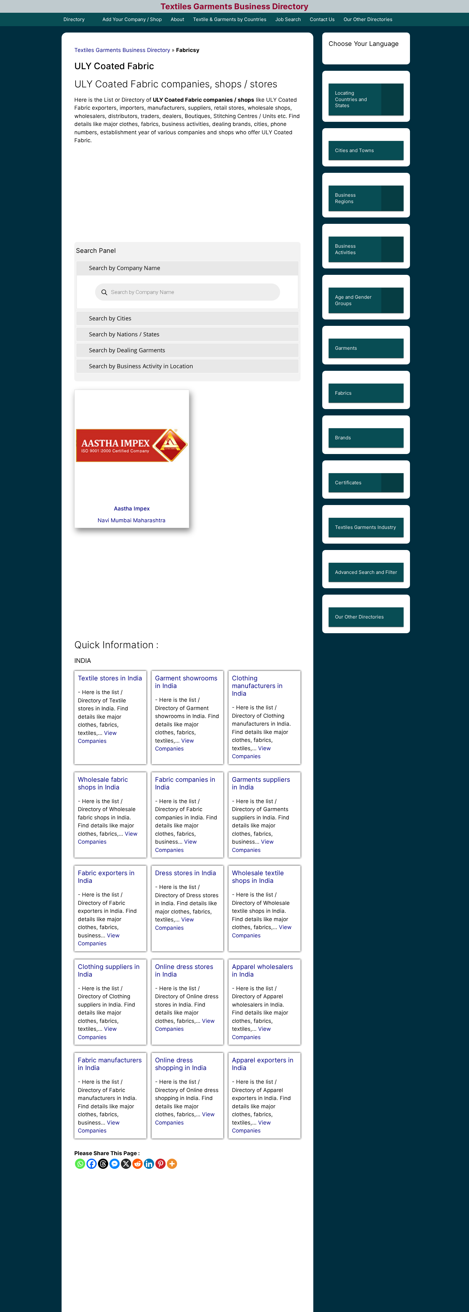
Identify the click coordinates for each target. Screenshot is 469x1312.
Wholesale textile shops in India (258, 876)
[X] (126, 1164)
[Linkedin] (149, 1164)
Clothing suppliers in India (109, 970)
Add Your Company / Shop (132, 19)
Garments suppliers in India (261, 783)
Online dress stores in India (184, 970)
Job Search (288, 19)
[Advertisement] (187, 189)
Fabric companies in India (185, 783)
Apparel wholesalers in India (262, 970)
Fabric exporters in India (106, 876)
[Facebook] (91, 1164)
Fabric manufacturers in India (110, 1064)
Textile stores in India (110, 678)
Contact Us (322, 19)
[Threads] (103, 1164)
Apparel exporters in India (263, 1064)
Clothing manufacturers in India (257, 685)
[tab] (187, 268)
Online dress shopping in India (180, 1064)
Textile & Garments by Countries (229, 19)
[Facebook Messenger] (114, 1164)
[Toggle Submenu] (392, 99)
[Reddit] (137, 1164)
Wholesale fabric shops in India (103, 783)
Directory (74, 19)
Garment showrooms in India (186, 682)
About (177, 19)
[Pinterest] (160, 1164)
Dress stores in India (185, 873)
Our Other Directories (368, 19)
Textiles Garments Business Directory (234, 6)
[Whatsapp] (80, 1164)
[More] (172, 1164)
